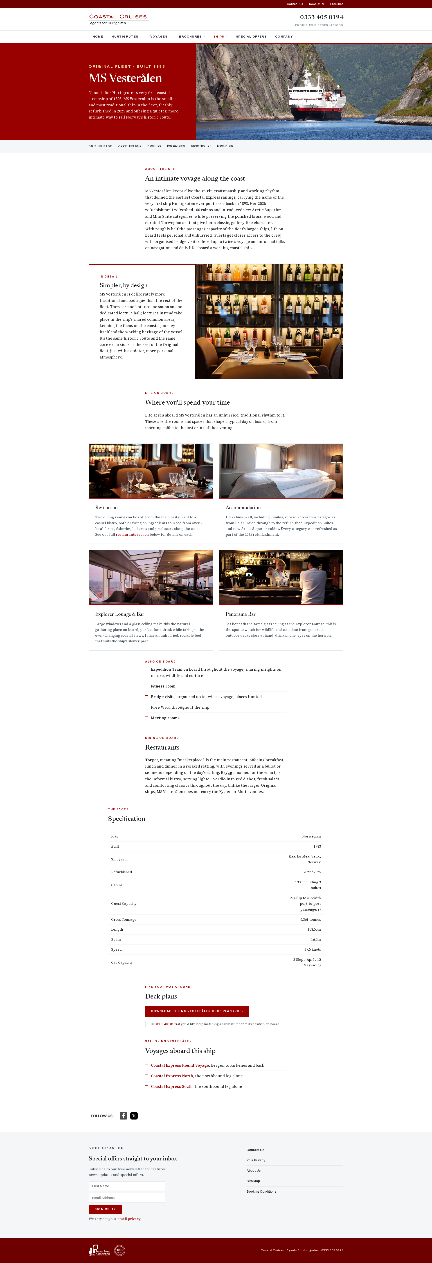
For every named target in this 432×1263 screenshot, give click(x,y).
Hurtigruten (125, 36)
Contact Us (295, 4)
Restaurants (176, 145)
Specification (201, 145)
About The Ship (130, 145)
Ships (219, 36)
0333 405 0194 (321, 18)
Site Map (253, 1181)
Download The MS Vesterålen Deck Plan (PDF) (197, 1011)
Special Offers (251, 36)
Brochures (190, 36)
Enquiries (337, 4)
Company (284, 36)
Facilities (154, 145)
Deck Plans (225, 145)
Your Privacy (256, 1160)
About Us (254, 1170)
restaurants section (132, 534)
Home (98, 36)
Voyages (158, 36)
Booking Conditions (261, 1191)
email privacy (129, 1218)
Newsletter (316, 4)
